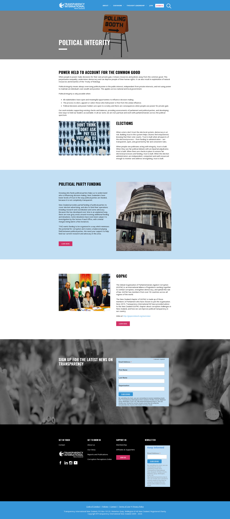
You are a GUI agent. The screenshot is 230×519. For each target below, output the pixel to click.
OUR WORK (117, 5)
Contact (62, 445)
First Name (123, 370)
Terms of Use (124, 506)
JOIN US (123, 457)
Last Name (123, 378)
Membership (121, 445)
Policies (105, 506)
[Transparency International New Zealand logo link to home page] (72, 4)
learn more (123, 324)
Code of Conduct (93, 506)
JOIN (151, 5)
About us (91, 445)
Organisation (124, 385)
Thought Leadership (136, 5)
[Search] (167, 6)
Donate (159, 6)
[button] (107, 5)
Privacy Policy (138, 506)
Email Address (125, 362)
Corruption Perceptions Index (99, 459)
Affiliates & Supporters (125, 449)
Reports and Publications (97, 454)
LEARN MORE (65, 244)
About (105, 5)
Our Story (91, 449)
